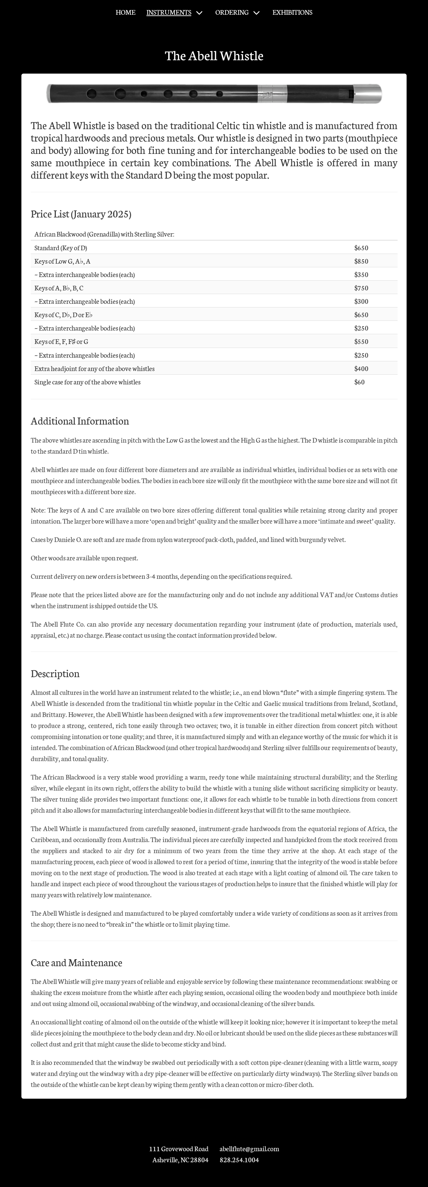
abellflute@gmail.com (249, 1148)
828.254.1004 (239, 1159)
